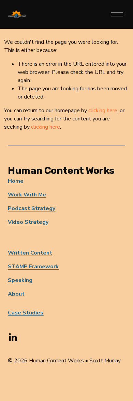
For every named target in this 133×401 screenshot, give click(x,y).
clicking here (102, 110)
